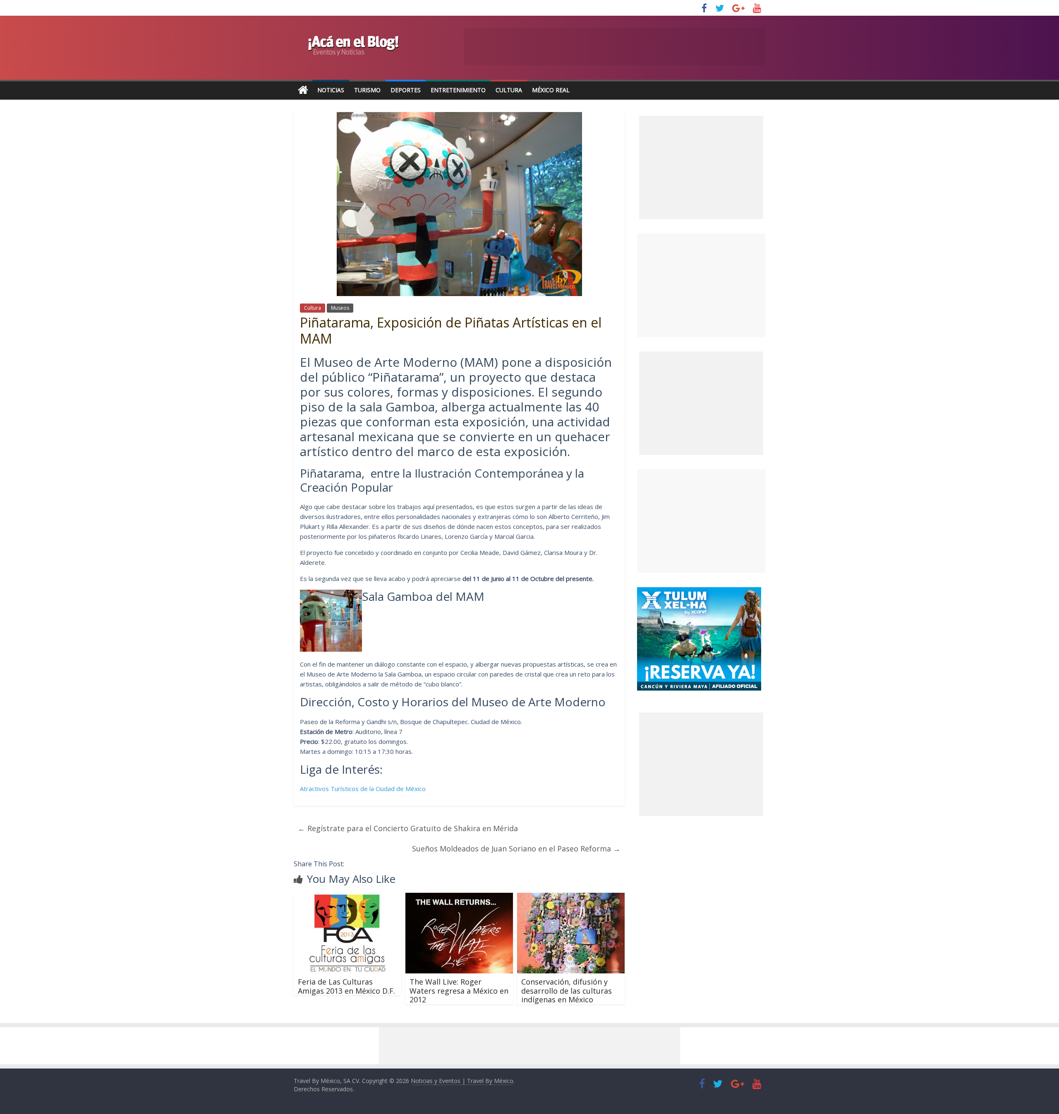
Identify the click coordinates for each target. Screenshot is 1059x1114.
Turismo (367, 90)
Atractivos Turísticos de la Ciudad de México (363, 788)
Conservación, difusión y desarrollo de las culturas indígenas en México (566, 990)
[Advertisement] (701, 285)
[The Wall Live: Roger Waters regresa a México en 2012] (459, 897)
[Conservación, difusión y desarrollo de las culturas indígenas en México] (571, 897)
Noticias (330, 90)
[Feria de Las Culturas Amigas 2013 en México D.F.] (347, 897)
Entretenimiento (458, 90)
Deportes (406, 90)
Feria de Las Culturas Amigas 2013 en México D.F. (346, 986)
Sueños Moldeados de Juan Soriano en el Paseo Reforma (516, 848)
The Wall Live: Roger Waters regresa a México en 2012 (459, 990)
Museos (340, 307)
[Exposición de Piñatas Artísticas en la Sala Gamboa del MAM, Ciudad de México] (331, 596)
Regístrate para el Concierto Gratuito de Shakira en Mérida (408, 828)
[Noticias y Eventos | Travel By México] (303, 90)
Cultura (509, 90)
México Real (551, 90)
